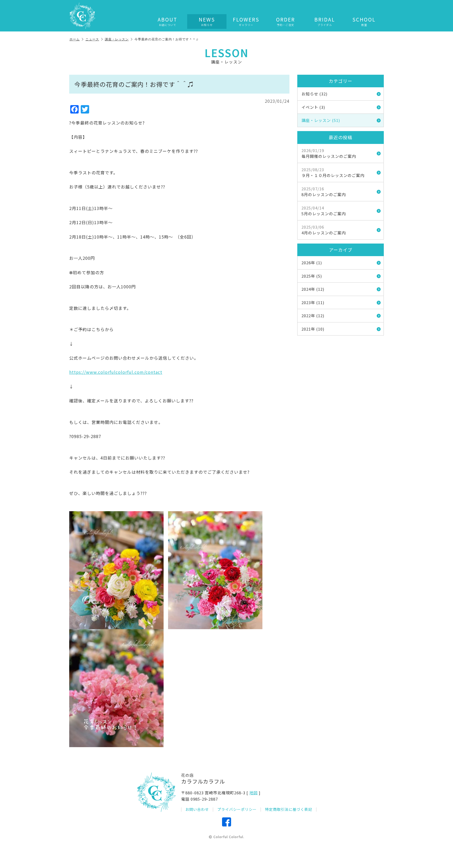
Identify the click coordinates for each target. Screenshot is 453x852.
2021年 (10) (312, 329)
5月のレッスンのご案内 (323, 211)
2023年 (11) (312, 302)
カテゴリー (340, 81)
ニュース (92, 39)
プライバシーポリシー (237, 809)
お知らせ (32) (314, 93)
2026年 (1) (311, 262)
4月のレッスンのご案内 (323, 230)
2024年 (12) (312, 289)
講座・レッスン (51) (320, 120)
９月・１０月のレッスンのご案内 (332, 172)
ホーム (74, 39)
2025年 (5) (311, 276)
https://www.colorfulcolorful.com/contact (115, 372)
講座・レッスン (117, 39)
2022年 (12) (312, 315)
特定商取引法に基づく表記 (288, 809)
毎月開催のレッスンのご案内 (328, 153)
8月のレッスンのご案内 (323, 191)
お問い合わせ (197, 809)
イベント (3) (313, 107)
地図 (253, 792)
